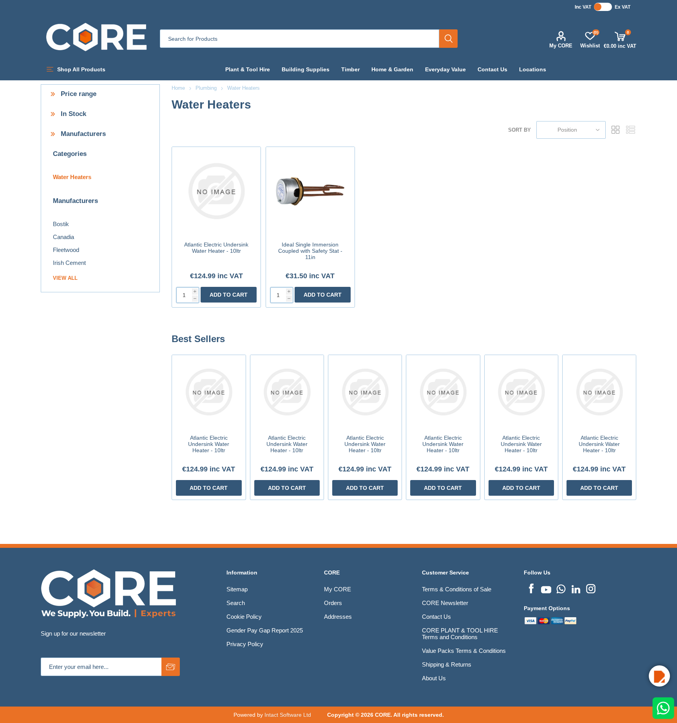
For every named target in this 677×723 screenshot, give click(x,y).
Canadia (63, 237)
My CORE (560, 46)
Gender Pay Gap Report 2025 (264, 630)
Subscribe (170, 667)
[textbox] (299, 38)
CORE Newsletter (445, 603)
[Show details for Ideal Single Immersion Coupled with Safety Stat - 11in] (310, 191)
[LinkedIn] (576, 588)
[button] (659, 676)
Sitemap (237, 589)
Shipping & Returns (446, 664)
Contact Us (436, 616)
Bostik (61, 224)
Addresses (338, 616)
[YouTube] (546, 588)
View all (65, 278)
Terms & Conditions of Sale (456, 589)
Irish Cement (69, 262)
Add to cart (229, 295)
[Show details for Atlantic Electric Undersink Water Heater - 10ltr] (216, 191)
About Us (434, 678)
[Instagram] (591, 588)
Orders (333, 603)
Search (448, 38)
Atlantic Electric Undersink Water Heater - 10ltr (216, 247)
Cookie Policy (244, 616)
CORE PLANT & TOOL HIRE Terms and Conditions (460, 633)
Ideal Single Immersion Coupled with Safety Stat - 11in (310, 250)
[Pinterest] (561, 588)
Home (178, 88)
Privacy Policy (244, 644)
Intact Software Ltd (287, 715)
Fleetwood (66, 249)
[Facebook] (531, 588)
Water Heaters (72, 177)
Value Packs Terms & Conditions (464, 650)
